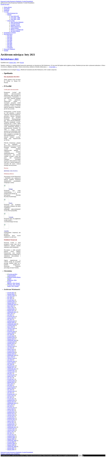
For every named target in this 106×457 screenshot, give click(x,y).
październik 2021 (11, 312)
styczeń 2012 (10, 422)
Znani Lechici (11, 20)
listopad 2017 (10, 367)
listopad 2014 (10, 401)
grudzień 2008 (11, 443)
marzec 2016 (10, 388)
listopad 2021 (10, 310)
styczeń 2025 (10, 292)
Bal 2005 (9, 44)
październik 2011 (11, 427)
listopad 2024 (10, 294)
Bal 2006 (9, 43)
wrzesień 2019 (11, 342)
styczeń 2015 (10, 398)
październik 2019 (11, 340)
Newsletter (7, 8)
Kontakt (6, 50)
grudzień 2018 (11, 352)
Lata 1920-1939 (15, 16)
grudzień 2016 (11, 380)
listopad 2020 (10, 322)
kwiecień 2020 (11, 331)
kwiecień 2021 (11, 316)
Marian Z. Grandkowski (17, 29)
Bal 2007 (9, 41)
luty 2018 (9, 364)
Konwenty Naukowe (9, 49)
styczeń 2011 (10, 434)
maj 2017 (9, 373)
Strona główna (8, 7)
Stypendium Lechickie (10, 32)
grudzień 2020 (11, 321)
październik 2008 (11, 446)
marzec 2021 (10, 318)
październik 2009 (11, 440)
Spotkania (6, 10)
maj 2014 (9, 406)
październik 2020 (11, 324)
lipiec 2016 (10, 383)
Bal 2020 (9, 37)
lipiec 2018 (10, 357)
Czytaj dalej (53, 67)
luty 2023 (9, 298)
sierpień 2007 (10, 448)
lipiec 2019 (10, 345)
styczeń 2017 (10, 379)
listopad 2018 (10, 354)
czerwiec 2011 (11, 430)
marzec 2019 (10, 349)
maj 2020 (9, 330)
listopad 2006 (10, 449)
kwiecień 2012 (11, 419)
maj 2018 (9, 360)
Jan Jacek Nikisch (15, 31)
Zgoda (80, 455)
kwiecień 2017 (11, 374)
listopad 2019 (10, 339)
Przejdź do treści (5, 4)
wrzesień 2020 (11, 325)
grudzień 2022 (11, 301)
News (18, 69)
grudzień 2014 (11, 400)
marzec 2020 (10, 333)
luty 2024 (9, 297)
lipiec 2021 (10, 313)
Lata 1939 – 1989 (15, 17)
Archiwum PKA (11, 275)
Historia (9, 14)
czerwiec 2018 (11, 358)
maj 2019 (9, 348)
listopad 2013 (10, 413)
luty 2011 (9, 433)
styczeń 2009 (10, 442)
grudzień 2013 (11, 412)
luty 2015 (9, 397)
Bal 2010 (9, 35)
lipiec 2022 (10, 306)
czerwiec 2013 (11, 415)
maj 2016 (9, 385)
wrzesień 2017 (11, 370)
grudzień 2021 (11, 309)
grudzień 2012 (11, 418)
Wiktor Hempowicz (16, 26)
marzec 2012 (10, 421)
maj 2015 (9, 392)
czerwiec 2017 (11, 371)
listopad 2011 (10, 425)
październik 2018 (11, 355)
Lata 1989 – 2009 (15, 19)
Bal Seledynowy (8, 34)
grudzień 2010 (11, 436)
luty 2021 (9, 319)
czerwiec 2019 (11, 346)
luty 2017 (9, 377)
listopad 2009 (10, 439)
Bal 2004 (9, 46)
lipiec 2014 (10, 404)
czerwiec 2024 (11, 295)
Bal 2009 (9, 38)
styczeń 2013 (10, 416)
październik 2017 (11, 368)
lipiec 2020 (10, 327)
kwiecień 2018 (11, 361)
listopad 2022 (10, 303)
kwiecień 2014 (11, 407)
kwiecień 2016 (11, 386)
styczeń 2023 (10, 300)
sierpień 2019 (10, 343)
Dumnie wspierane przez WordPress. (10, 454)
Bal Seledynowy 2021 (10, 59)
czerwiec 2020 (11, 328)
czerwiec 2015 (11, 391)
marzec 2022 (10, 307)
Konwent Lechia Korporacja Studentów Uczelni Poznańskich (17, 1)
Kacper (22, 62)
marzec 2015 (10, 395)
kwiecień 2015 (11, 394)
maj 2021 (9, 315)
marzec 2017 (10, 376)
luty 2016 (9, 389)
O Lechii (6, 11)
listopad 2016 (10, 382)
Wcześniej (10, 47)
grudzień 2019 (11, 337)
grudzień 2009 (11, 437)
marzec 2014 (10, 409)
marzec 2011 (10, 431)
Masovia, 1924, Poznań (13, 283)
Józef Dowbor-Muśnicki (17, 22)
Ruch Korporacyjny (12, 13)
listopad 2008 (10, 445)
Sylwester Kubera (15, 23)
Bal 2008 (9, 40)
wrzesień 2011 (11, 428)
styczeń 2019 (10, 351)
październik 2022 (11, 304)
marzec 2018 (10, 363)
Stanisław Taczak (15, 25)
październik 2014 (11, 403)
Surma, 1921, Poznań (13, 286)
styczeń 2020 (10, 336)
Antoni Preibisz (15, 28)
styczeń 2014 (10, 410)
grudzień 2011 (11, 424)
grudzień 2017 (11, 365)
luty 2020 (9, 334)
